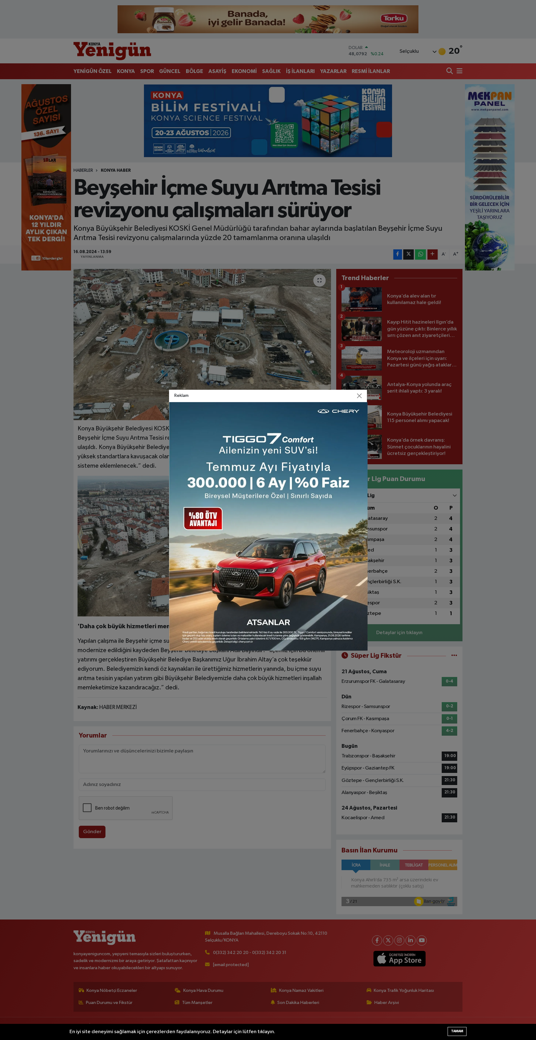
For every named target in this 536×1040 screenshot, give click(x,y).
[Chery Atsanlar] (268, 526)
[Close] (359, 396)
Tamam (457, 1031)
